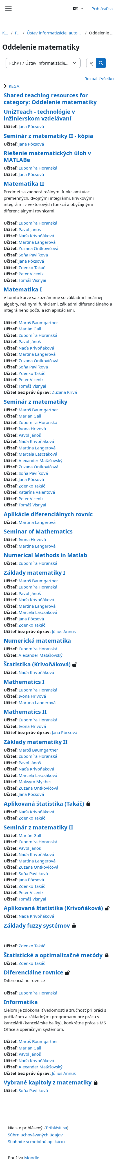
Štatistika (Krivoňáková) (37, 664)
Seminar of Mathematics (38, 531)
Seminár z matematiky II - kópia (48, 136)
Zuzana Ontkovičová (38, 248)
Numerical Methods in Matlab (45, 555)
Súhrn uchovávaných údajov (35, 1135)
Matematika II (24, 183)
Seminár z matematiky (35, 401)
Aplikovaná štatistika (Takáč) (44, 803)
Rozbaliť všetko (99, 78)
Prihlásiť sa (102, 8)
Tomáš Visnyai (32, 280)
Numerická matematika (37, 640)
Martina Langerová (37, 242)
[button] (78, 8)
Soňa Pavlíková (33, 255)
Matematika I (23, 289)
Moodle (31, 1157)
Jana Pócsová (31, 126)
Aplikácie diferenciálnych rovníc (48, 514)
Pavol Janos (30, 229)
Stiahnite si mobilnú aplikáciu (36, 1141)
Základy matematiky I (34, 572)
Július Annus (64, 631)
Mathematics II (25, 711)
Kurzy (5, 33)
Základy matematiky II (36, 742)
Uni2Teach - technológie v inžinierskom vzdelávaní (39, 115)
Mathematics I (24, 682)
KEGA (14, 86)
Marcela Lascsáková (38, 454)
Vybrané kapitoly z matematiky (48, 1082)
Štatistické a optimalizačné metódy (53, 955)
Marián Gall (30, 328)
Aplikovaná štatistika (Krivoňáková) (53, 908)
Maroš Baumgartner (38, 322)
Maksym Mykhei (35, 781)
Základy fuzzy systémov (37, 925)
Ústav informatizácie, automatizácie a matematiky (55, 33)
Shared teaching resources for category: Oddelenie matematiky (50, 98)
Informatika (21, 1002)
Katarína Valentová (37, 492)
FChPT (18, 33)
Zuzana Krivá (64, 392)
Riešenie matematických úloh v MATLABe (47, 156)
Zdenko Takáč (32, 267)
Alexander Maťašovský (41, 460)
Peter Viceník (31, 273)
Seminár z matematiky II (38, 827)
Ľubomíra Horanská (38, 168)
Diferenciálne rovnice (33, 972)
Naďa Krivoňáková (36, 235)
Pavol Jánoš (30, 341)
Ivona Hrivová (32, 428)
